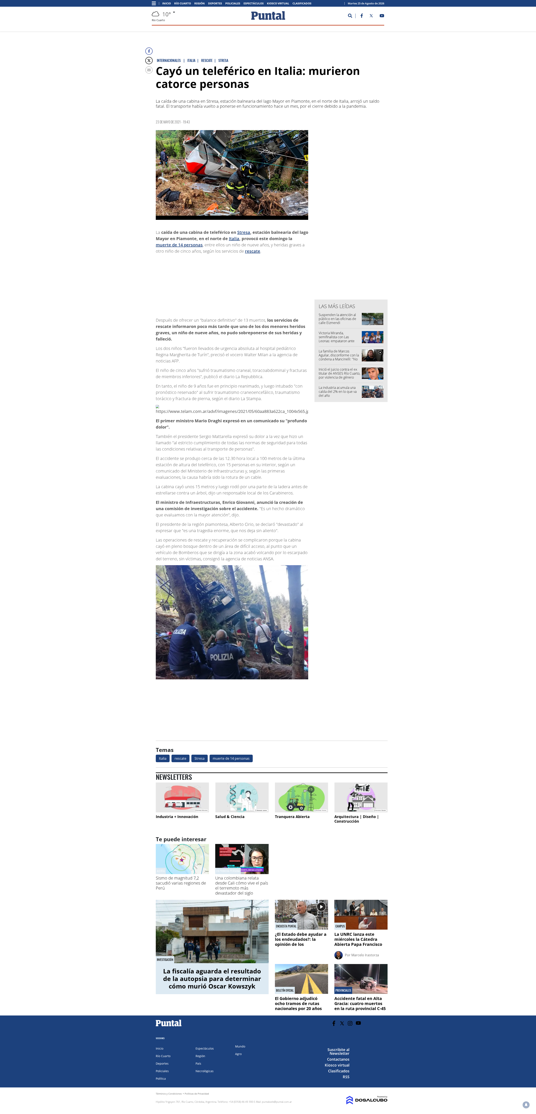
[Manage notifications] (526, 1104)
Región (199, 3)
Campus (340, 926)
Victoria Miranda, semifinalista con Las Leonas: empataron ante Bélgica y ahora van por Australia (336, 341)
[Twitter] (149, 60)
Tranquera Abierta (292, 816)
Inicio (166, 3)
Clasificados (301, 3)
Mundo (240, 1046)
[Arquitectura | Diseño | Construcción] (361, 797)
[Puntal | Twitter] (371, 16)
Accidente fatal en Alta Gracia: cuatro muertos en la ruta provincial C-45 (360, 1003)
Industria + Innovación (177, 816)
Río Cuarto (182, 3)
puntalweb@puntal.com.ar (277, 1102)
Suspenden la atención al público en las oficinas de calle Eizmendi (337, 318)
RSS (346, 1076)
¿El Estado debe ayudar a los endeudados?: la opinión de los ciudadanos (300, 941)
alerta (161, 871)
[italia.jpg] (232, 175)
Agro (238, 1054)
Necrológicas (205, 1071)
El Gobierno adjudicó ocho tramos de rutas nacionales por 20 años (298, 1003)
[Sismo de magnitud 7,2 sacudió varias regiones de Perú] (182, 873)
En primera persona (228, 871)
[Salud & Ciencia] (241, 797)
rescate (252, 251)
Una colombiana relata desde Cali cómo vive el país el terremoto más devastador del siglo (241, 885)
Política (161, 1079)
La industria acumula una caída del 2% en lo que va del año (338, 391)
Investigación (165, 959)
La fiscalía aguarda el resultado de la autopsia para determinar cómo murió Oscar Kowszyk (212, 978)
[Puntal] (169, 1026)
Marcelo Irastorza (365, 955)
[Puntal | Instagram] (350, 1023)
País (198, 1063)
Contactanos (338, 1059)
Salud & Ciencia (230, 816)
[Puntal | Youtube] (382, 16)
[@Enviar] (149, 70)
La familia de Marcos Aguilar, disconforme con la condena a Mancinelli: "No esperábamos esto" (339, 357)
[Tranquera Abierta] (301, 797)
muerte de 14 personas (179, 245)
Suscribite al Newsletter (338, 1051)
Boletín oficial (285, 990)
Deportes (215, 3)
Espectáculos (254, 3)
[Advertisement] (274, 283)
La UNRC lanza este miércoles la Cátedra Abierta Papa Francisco (358, 939)
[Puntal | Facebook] (362, 16)
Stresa (243, 232)
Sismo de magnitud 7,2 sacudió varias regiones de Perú (181, 883)
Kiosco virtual (278, 3)
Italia (234, 238)
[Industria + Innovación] (182, 797)
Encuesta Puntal (286, 926)
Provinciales (343, 990)
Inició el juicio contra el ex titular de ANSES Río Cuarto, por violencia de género (339, 373)
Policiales (232, 3)
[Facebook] (149, 51)
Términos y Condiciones (169, 1093)
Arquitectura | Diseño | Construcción (356, 819)
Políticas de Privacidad (197, 1093)
